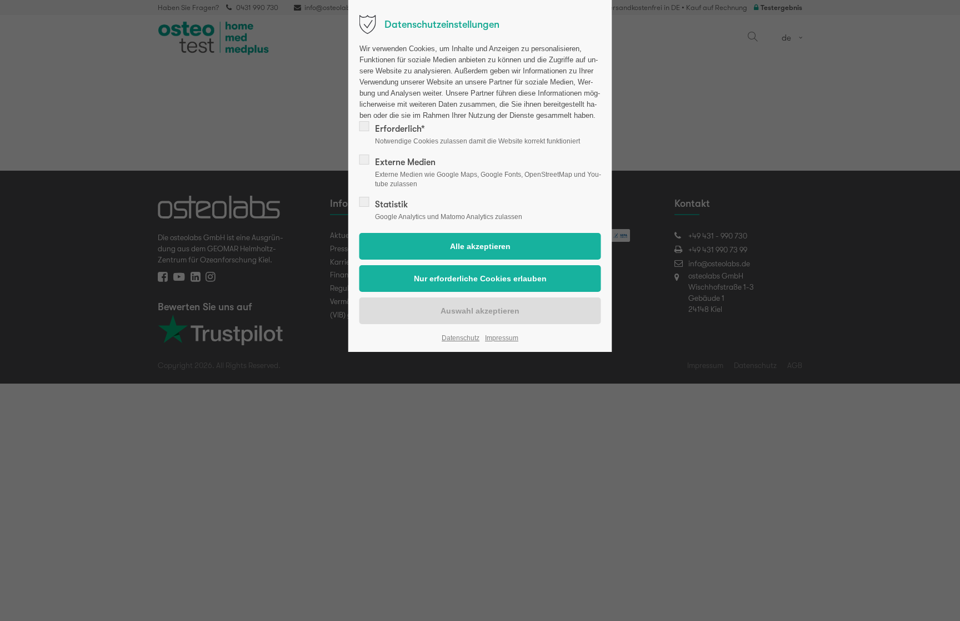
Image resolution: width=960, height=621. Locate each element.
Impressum (501, 338)
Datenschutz (460, 338)
